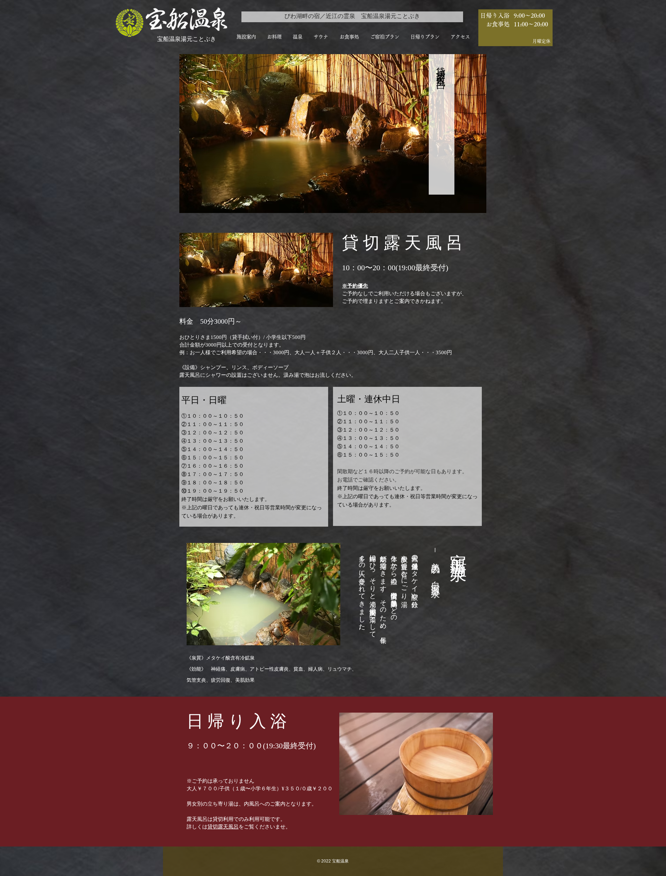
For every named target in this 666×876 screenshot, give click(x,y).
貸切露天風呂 (223, 827)
